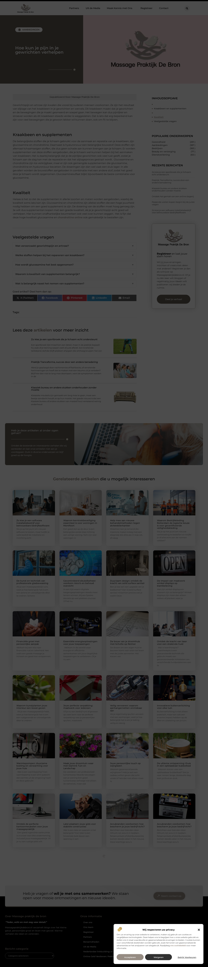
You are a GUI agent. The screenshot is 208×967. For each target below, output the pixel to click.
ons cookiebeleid (178, 945)
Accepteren (130, 957)
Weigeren (159, 957)
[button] (198, 929)
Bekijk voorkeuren (187, 957)
